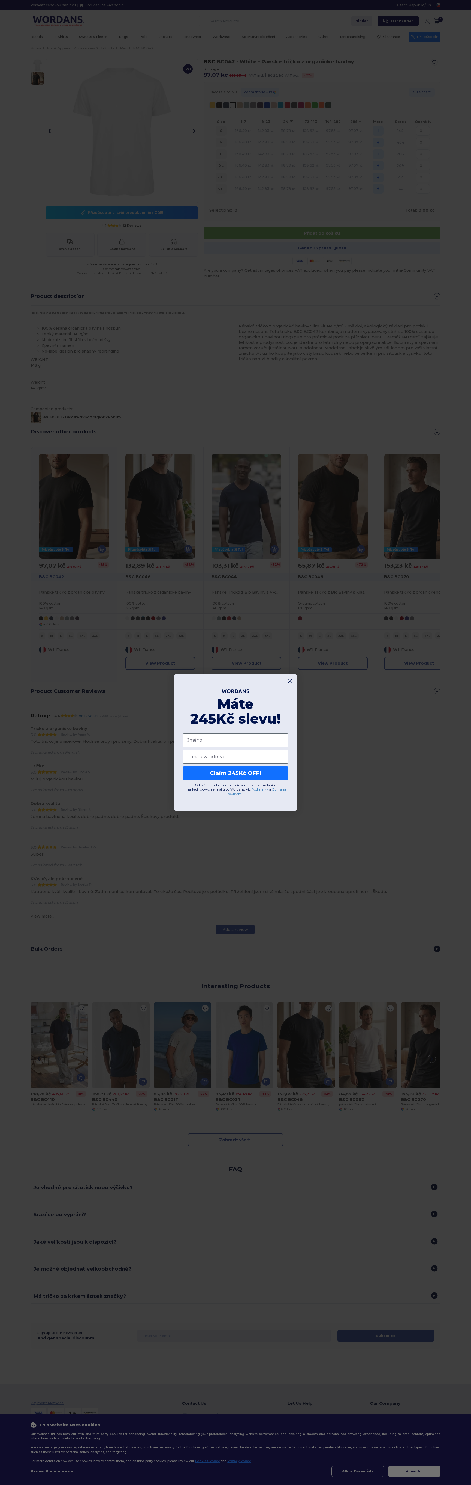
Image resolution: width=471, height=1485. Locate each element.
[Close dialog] (290, 681)
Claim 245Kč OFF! (235, 773)
